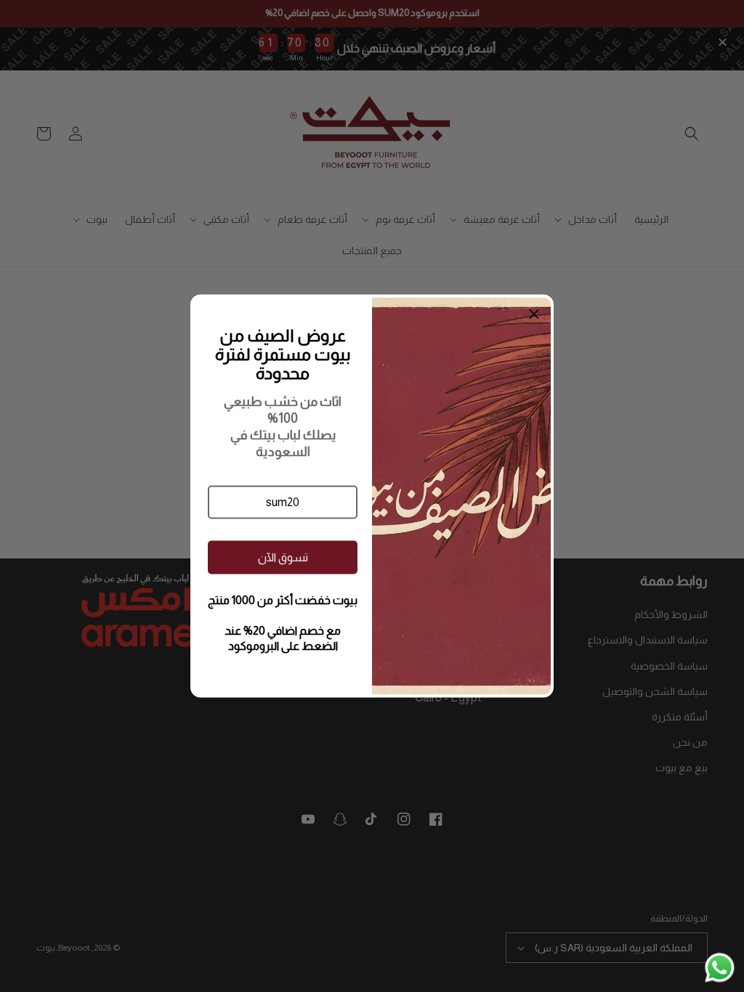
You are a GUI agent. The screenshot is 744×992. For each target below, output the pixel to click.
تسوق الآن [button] (283, 556)
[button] (282, 502)
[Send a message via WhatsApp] (720, 968)
